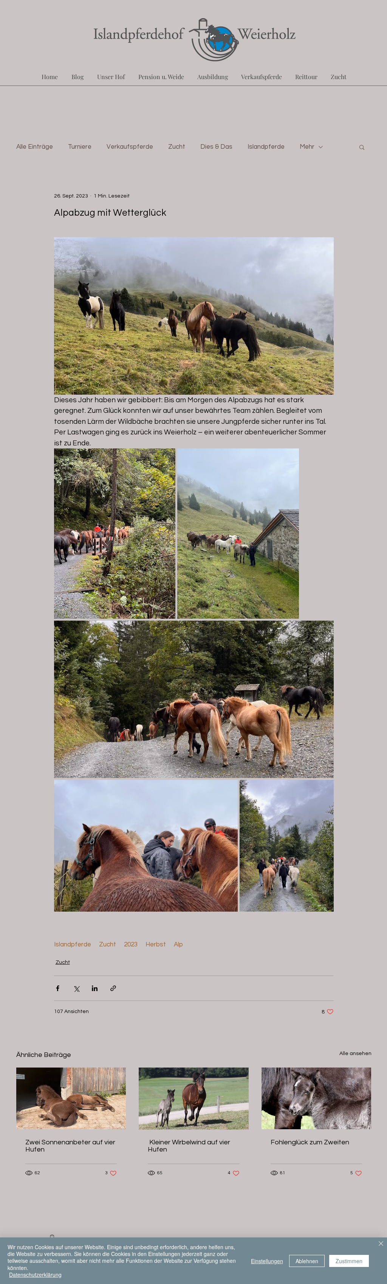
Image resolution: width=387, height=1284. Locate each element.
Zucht (176, 146)
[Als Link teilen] (113, 988)
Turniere (79, 146)
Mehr (307, 146)
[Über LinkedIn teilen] (94, 988)
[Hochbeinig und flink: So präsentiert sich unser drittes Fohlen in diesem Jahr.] (194, 1099)
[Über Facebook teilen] (57, 988)
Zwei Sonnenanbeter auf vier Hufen (70, 1146)
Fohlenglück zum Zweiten (310, 1142)
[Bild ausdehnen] (115, 533)
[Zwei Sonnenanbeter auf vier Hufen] (71, 1098)
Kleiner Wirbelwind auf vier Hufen (189, 1146)
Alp (178, 944)
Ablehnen (307, 1261)
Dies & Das (216, 146)
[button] (361, 147)
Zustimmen (349, 1261)
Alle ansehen (355, 1053)
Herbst (156, 944)
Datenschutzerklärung (35, 1274)
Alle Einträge (34, 146)
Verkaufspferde (130, 146)
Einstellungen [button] (267, 1261)
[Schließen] (380, 1244)
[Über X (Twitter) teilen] (76, 988)
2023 (131, 944)
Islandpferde (266, 146)
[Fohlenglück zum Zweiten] (317, 1098)
